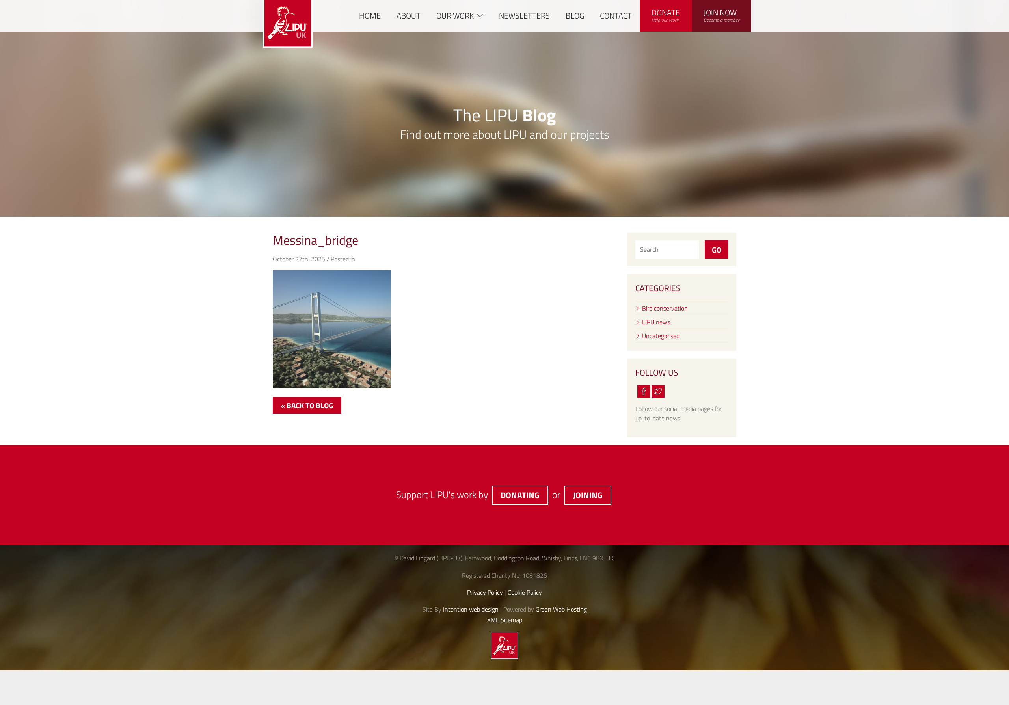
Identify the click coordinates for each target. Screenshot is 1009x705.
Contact (616, 15)
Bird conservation (665, 308)
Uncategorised (660, 335)
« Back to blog (307, 405)
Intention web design (471, 609)
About (409, 15)
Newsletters (524, 15)
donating (520, 495)
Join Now (721, 15)
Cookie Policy (525, 592)
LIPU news (656, 322)
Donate (666, 15)
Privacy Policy (485, 592)
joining (588, 495)
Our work (455, 15)
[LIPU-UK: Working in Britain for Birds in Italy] (504, 657)
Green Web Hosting (561, 609)
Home (370, 15)
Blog (575, 15)
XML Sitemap (504, 620)
